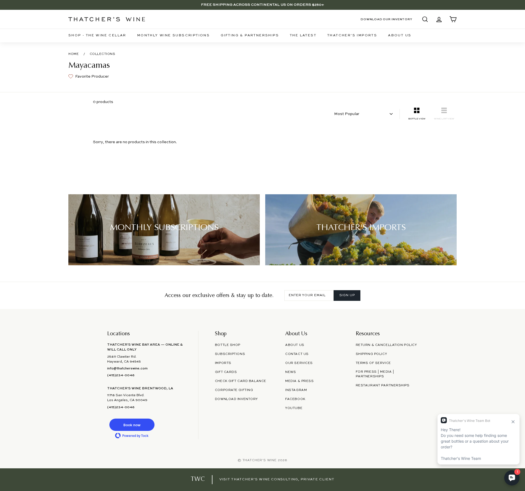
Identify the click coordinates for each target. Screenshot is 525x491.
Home (73, 54)
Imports (223, 363)
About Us (399, 35)
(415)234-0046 (121, 375)
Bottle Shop (227, 345)
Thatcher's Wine (260, 460)
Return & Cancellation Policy (386, 345)
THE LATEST (303, 35)
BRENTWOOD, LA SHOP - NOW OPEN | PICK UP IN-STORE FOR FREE (262, 5)
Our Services (299, 363)
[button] (131, 425)
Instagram (296, 390)
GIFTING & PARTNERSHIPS (250, 35)
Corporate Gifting (234, 390)
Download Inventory (236, 399)
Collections (102, 54)
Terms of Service (373, 363)
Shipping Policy (371, 354)
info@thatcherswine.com (127, 368)
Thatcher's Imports (352, 35)
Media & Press (299, 381)
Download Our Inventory (386, 19)
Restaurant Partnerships (383, 385)
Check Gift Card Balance (240, 381)
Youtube (293, 408)
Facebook (295, 399)
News (290, 372)
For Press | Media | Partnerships (375, 374)
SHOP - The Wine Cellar (97, 35)
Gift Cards (226, 372)
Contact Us (297, 354)
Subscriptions (230, 354)
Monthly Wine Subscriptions (173, 35)
